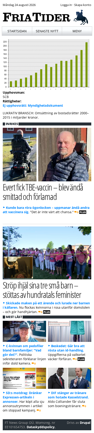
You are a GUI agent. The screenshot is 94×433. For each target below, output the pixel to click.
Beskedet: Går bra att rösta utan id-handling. (66, 348)
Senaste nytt (47, 31)
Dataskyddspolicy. (41, 427)
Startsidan (17, 31)
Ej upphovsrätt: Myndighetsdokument (33, 105)
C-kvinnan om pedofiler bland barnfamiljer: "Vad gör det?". (23, 350)
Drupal (85, 422)
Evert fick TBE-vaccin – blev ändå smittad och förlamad (43, 191)
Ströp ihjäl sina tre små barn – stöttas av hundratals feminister (42, 289)
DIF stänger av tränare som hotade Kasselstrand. (68, 395)
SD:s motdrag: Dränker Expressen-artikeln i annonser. (22, 397)
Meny (77, 31)
